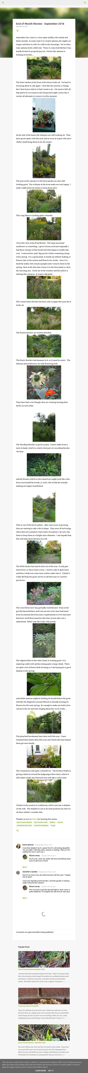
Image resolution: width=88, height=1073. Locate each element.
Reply (25, 867)
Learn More (40, 1071)
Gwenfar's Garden (30, 872)
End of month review (24, 822)
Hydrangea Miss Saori (24, 825)
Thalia (53, 825)
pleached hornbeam (41, 825)
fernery (52, 822)
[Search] (9, 2)
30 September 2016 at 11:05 (43, 845)
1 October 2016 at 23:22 (48, 886)
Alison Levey (34, 855)
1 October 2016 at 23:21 (48, 855)
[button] (17, 30)
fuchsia (60, 822)
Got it (51, 1071)
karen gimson (28, 845)
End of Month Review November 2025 (31, 969)
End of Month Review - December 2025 (32, 1043)
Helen (35, 819)
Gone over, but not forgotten (28, 1006)
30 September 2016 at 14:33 (47, 872)
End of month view (40, 822)
